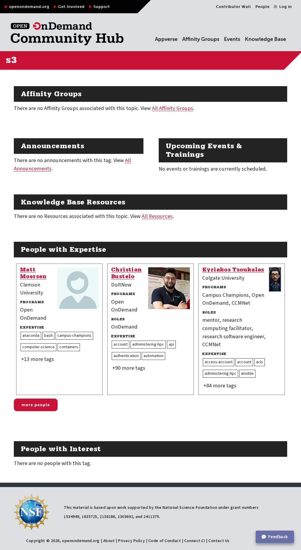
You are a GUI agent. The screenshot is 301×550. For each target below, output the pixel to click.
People (262, 6)
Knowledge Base (265, 39)
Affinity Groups (200, 39)
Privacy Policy (131, 541)
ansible (247, 373)
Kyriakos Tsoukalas (233, 271)
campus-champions (74, 336)
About (109, 541)
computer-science (38, 347)
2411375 (151, 517)
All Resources (157, 216)
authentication (126, 356)
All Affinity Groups (172, 108)
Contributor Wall (233, 6)
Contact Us (219, 541)
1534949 (71, 517)
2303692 (125, 517)
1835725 (89, 517)
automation (153, 356)
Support (101, 6)
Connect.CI (194, 541)
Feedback (278, 537)
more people (35, 404)
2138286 (107, 517)
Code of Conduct (164, 541)
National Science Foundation (190, 508)
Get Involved (71, 6)
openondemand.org (29, 6)
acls (259, 362)
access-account (219, 362)
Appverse (166, 39)
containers (68, 347)
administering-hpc (148, 344)
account (120, 344)
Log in (285, 6)
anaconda (30, 336)
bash (48, 336)
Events (232, 39)
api (171, 344)
